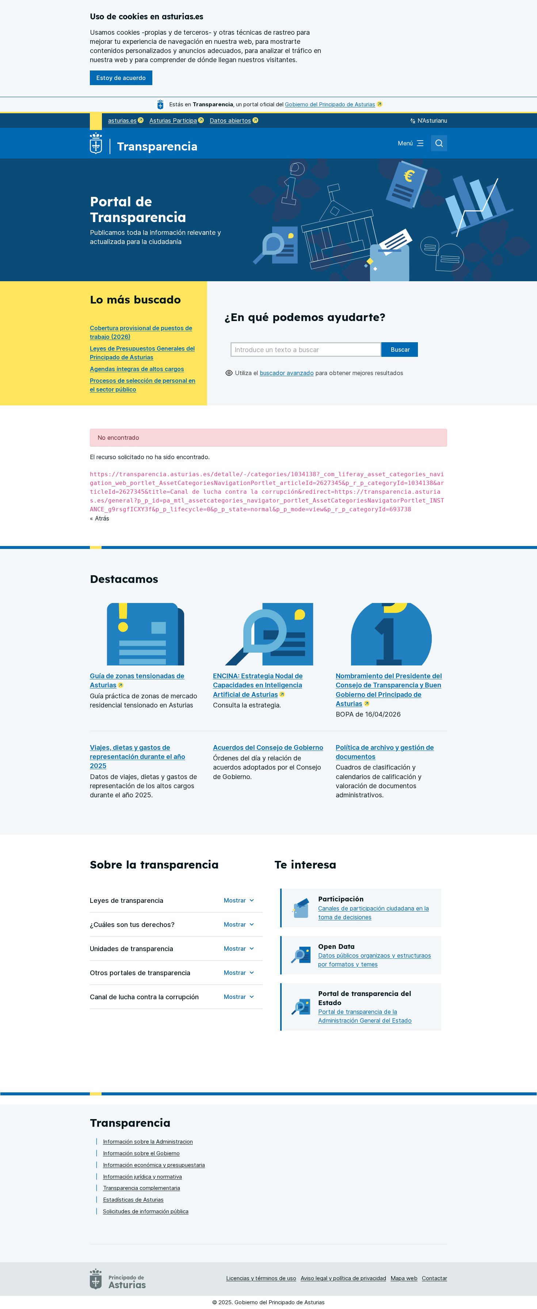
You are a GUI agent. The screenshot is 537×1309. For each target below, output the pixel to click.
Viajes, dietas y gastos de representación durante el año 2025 (137, 757)
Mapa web (404, 1278)
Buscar (399, 349)
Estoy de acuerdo (121, 77)
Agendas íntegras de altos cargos (137, 369)
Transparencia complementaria (141, 1187)
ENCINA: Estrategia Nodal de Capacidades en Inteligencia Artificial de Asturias (258, 685)
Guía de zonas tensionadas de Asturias (137, 680)
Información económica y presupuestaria (154, 1164)
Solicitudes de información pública (145, 1211)
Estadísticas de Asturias (133, 1199)
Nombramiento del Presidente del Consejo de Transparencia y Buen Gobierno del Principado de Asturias (389, 689)
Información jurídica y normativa (142, 1176)
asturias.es (122, 120)
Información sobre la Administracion (148, 1141)
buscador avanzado (287, 373)
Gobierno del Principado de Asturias (330, 104)
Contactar (434, 1278)
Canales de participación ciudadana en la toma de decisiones (373, 913)
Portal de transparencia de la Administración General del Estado (365, 1016)
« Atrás (99, 518)
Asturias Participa (173, 120)
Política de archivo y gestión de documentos (385, 752)
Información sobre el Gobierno (141, 1153)
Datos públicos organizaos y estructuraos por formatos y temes (374, 960)
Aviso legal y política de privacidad (343, 1278)
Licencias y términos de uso (261, 1278)
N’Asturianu (432, 120)
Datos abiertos (230, 120)
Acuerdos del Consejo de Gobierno (268, 747)
